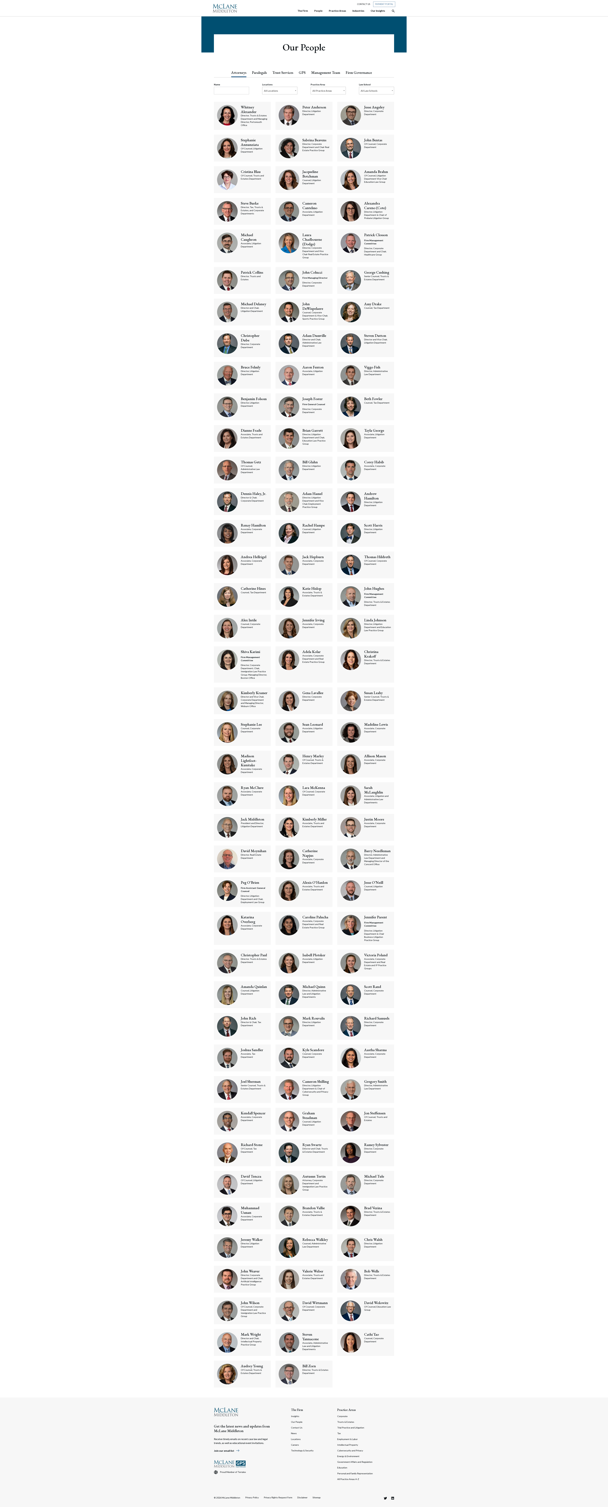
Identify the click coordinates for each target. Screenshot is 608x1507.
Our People (296, 1422)
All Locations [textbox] (271, 90)
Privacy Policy (252, 1497)
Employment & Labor (347, 1439)
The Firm (297, 1410)
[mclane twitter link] (385, 1498)
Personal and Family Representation (355, 1473)
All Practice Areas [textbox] (322, 90)
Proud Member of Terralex (233, 1472)
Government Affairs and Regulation (354, 1462)
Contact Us (363, 4)
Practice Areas (346, 1410)
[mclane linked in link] (392, 1498)
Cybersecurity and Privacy (350, 1450)
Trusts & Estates (345, 1422)
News (294, 1433)
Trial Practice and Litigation (350, 1427)
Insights (295, 1416)
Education (342, 1467)
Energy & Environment (348, 1456)
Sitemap (317, 1497)
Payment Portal (384, 4)
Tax (339, 1433)
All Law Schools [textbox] (369, 90)
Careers (295, 1444)
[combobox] (279, 90)
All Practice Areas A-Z (348, 1479)
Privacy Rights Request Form (278, 1497)
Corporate (342, 1416)
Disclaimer (302, 1497)
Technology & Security (302, 1450)
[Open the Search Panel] (391, 11)
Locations (296, 1439)
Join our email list (227, 1450)
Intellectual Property (347, 1444)
